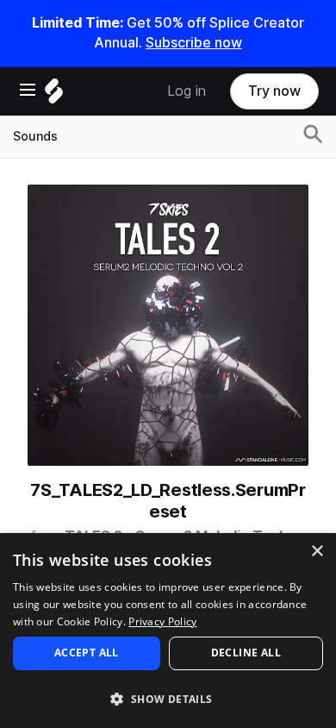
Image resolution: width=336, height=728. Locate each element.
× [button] (316, 551)
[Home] (54, 95)
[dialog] (168, 630)
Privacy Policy (162, 621)
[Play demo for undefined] (168, 325)
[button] (168, 698)
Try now (274, 91)
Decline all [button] (246, 652)
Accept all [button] (86, 652)
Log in (186, 91)
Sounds (35, 136)
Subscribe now (194, 43)
